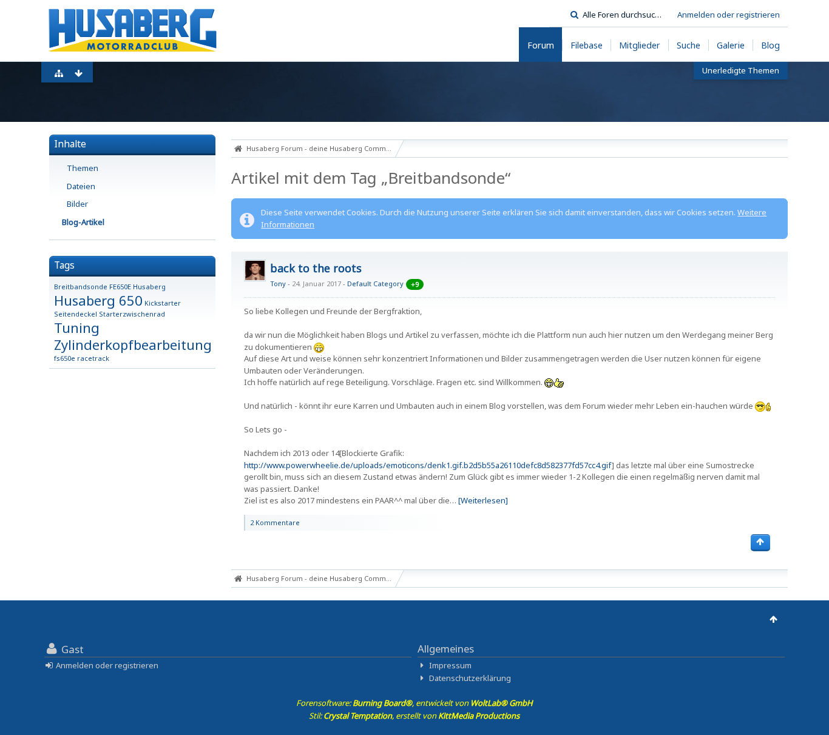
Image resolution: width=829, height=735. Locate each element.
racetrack (93, 358)
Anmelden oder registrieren (728, 14)
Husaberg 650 (98, 300)
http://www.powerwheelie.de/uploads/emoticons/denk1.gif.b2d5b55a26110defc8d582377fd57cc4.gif (428, 465)
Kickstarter (162, 302)
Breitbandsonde (80, 286)
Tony (278, 283)
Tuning (77, 327)
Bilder (77, 203)
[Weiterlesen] (483, 500)
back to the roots (316, 268)
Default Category (375, 283)
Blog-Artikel (83, 221)
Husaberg (149, 286)
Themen (82, 168)
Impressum (450, 665)
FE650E (120, 286)
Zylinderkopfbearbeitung (133, 344)
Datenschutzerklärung (470, 678)
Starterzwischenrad (132, 313)
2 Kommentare (275, 522)
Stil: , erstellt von (414, 715)
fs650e (64, 358)
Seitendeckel (75, 313)
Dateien (81, 186)
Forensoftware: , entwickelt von (414, 702)
